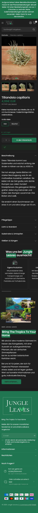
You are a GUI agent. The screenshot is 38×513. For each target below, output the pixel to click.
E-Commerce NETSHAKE (27, 505)
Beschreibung (8, 155)
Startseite (5, 35)
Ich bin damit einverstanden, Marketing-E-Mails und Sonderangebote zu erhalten (20, 442)
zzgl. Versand (12, 104)
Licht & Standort (9, 227)
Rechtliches (7, 455)
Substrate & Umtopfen (12, 234)
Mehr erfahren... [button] (11, 381)
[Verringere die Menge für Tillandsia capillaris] (3, 140)
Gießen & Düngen (10, 240)
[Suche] (33, 29)
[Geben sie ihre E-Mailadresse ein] (34, 435)
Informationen (8, 449)
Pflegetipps (7, 220)
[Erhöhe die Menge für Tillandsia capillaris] (9, 140)
